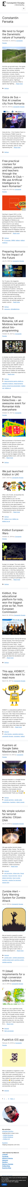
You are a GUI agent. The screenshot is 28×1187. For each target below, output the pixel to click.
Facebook (5, 1156)
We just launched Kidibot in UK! (12, 473)
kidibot (18, 240)
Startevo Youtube (7, 1164)
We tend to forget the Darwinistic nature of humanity (13, 34)
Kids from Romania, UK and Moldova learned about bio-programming (12, 324)
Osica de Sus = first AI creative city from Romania (13, 100)
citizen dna (16, 873)
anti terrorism (8, 873)
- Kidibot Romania (7, 1135)
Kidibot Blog (6, 1166)
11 (9, 1099)
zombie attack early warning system (13, 960)
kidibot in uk (8, 519)
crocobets (17, 736)
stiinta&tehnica (15, 309)
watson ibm (5, 882)
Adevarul (5, 1160)
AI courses (7, 240)
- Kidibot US (6, 1139)
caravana (7, 309)
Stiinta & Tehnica (7, 1158)
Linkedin (5, 1154)
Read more (19, 83)
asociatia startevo (17, 734)
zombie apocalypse (18, 957)
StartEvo (5, 1162)
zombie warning (7, 962)
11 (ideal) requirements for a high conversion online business (13, 975)
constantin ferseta (7, 736)
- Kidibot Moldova (7, 1137)
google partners (9, 800)
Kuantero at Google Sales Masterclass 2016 (13, 748)
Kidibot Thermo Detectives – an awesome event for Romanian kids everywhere (14, 403)
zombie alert (8, 957)
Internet (6, 732)
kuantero (13, 802)
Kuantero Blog (6, 1168)
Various (6, 88)
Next (12, 1099)
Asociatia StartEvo (7, 1131)
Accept (4, 1184)
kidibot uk (8, 388)
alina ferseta (8, 734)
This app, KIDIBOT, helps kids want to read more (13, 674)
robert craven (20, 802)
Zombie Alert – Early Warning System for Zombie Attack (13, 896)
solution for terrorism (14, 880)
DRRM (13, 240)
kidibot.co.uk (6, 521)
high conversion (9, 1031)
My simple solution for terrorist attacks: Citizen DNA (13, 815)
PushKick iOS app (13, 1039)
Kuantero (5, 1143)
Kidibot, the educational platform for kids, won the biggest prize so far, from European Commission (12, 602)
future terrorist (12, 875)
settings (16, 1181)
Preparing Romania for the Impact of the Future (13, 254)
